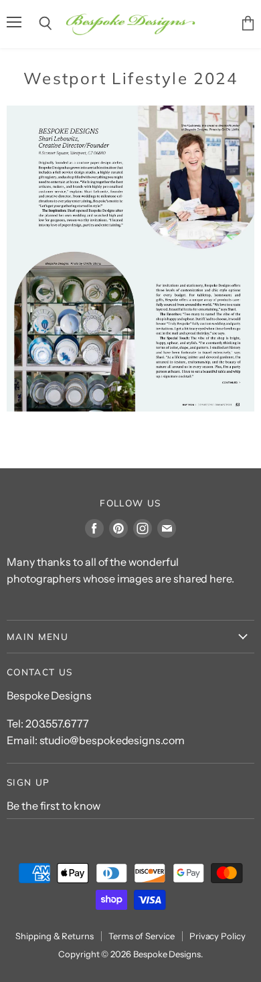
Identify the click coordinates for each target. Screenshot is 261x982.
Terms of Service (141, 936)
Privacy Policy (217, 936)
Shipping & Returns (54, 936)
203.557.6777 (57, 723)
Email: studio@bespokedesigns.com (96, 740)
